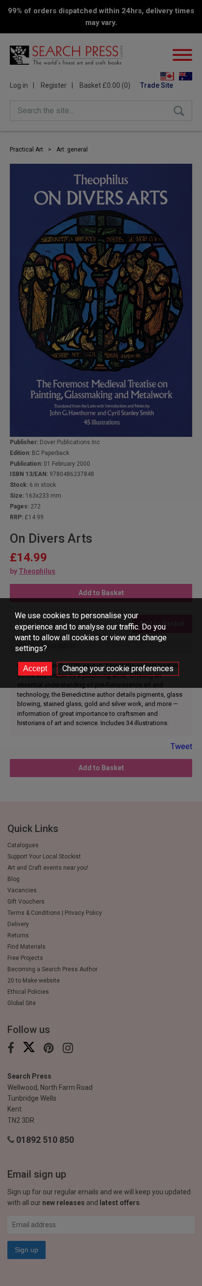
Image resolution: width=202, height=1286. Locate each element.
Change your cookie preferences (118, 668)
